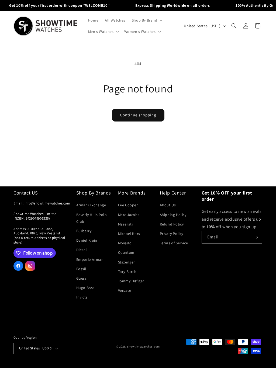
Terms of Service (174, 243)
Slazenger (126, 262)
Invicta (82, 297)
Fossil (81, 268)
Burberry (84, 230)
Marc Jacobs (129, 214)
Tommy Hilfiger (131, 281)
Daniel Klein (86, 240)
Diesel (81, 249)
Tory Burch (127, 271)
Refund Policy (172, 224)
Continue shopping (138, 114)
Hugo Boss (85, 287)
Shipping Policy (173, 214)
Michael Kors (129, 233)
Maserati (125, 224)
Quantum (126, 252)
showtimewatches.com (143, 346)
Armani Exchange (91, 205)
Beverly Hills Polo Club (91, 218)
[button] (147, 20)
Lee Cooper (128, 205)
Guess (81, 278)
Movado (125, 243)
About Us (168, 205)
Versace (124, 290)
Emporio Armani (90, 259)
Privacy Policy (171, 233)
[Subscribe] (256, 237)
